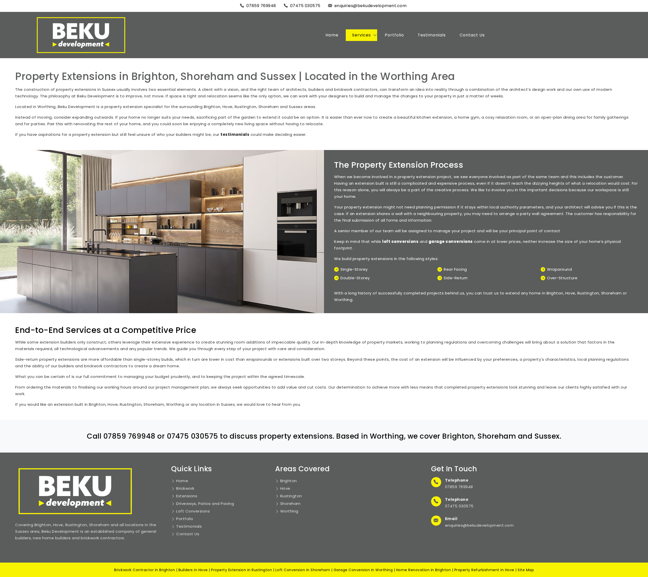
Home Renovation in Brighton (423, 569)
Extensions (186, 496)
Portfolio (394, 35)
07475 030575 (305, 6)
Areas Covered (302, 469)
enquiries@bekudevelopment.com (370, 6)
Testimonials (432, 35)
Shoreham (290, 503)
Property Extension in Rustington (241, 569)
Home (332, 35)
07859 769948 (261, 6)
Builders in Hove (193, 569)
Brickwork (185, 488)
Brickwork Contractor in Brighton (144, 569)
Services (361, 35)
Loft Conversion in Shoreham (302, 569)
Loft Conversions (193, 511)
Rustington (291, 496)
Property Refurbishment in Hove (484, 569)
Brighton (288, 480)
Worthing (289, 511)
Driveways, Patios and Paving (205, 503)
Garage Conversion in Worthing (363, 569)
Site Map (526, 569)
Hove (285, 488)
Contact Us (472, 35)
